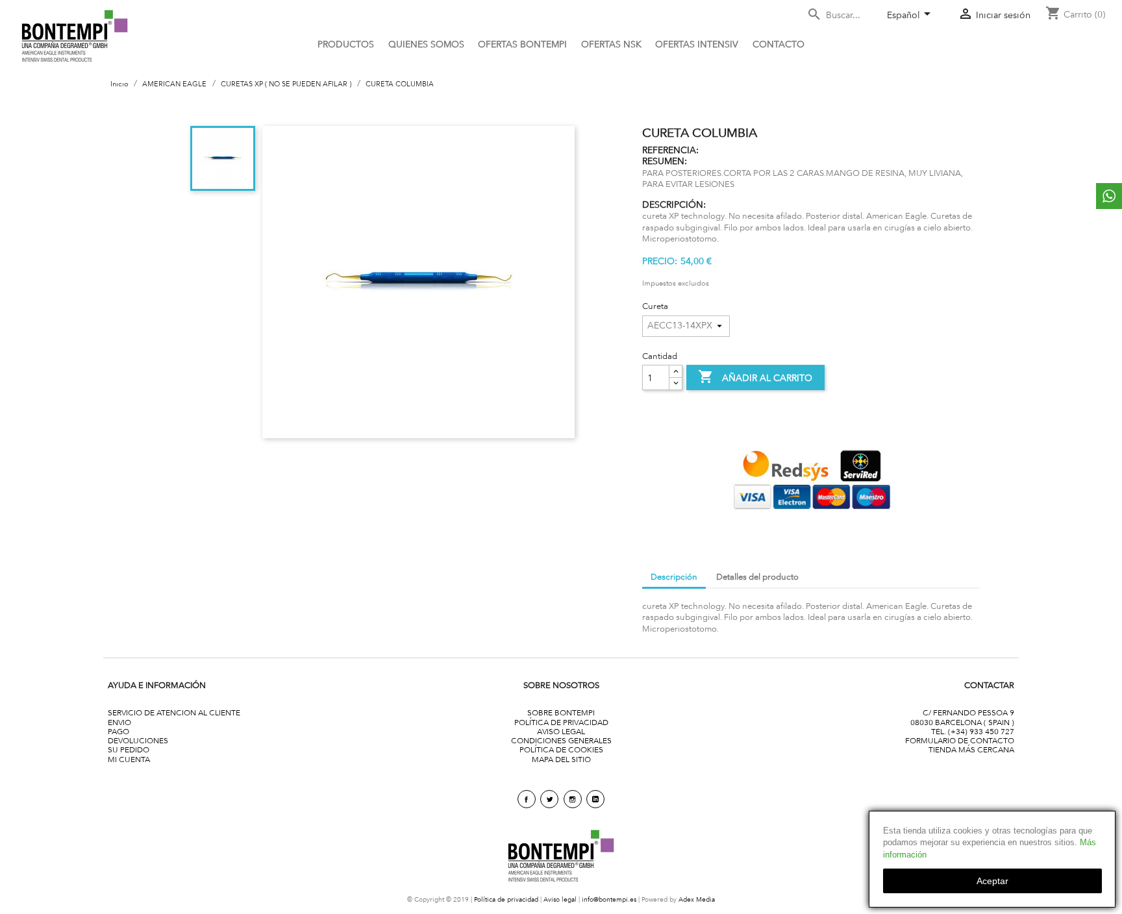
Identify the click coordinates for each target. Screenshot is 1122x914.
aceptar (992, 881)
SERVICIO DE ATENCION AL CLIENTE (174, 712)
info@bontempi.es (609, 899)
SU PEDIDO (128, 749)
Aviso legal (560, 899)
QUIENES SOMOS (426, 44)
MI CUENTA (129, 759)
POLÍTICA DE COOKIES (561, 749)
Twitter (549, 799)
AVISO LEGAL (561, 731)
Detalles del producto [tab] (757, 577)
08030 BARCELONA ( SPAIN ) (962, 722)
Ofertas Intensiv (696, 44)
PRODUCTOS (346, 44)
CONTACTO (778, 44)
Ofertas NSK (611, 44)
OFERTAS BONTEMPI (522, 44)
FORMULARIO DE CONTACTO (959, 740)
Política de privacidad (506, 899)
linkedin (595, 799)
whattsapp (1109, 196)
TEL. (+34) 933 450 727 (972, 731)
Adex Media (697, 899)
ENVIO (119, 722)
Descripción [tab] (674, 577)
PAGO (118, 731)
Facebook (526, 799)
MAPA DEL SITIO (561, 759)
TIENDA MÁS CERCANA (971, 749)
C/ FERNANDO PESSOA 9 (968, 712)
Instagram (572, 799)
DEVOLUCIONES (138, 740)
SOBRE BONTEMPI (561, 712)
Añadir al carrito (755, 376)
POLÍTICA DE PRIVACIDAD (561, 722)
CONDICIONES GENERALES (561, 740)
